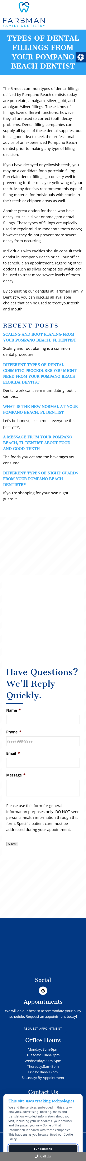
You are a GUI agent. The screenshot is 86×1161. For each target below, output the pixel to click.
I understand (43, 1148)
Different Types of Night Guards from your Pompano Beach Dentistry (40, 479)
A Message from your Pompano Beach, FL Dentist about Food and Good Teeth (37, 443)
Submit (12, 844)
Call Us (45, 1156)
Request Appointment (43, 1028)
